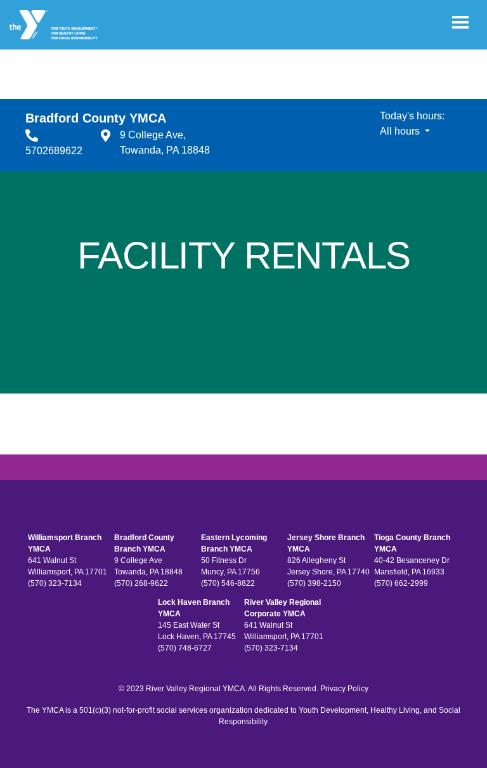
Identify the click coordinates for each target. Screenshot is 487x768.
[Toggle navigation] (460, 22)
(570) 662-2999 (401, 583)
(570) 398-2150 (314, 583)
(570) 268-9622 (141, 583)
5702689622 (53, 150)
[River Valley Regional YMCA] (54, 24)
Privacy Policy (344, 688)
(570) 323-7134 (55, 583)
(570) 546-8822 (228, 583)
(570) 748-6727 (185, 648)
